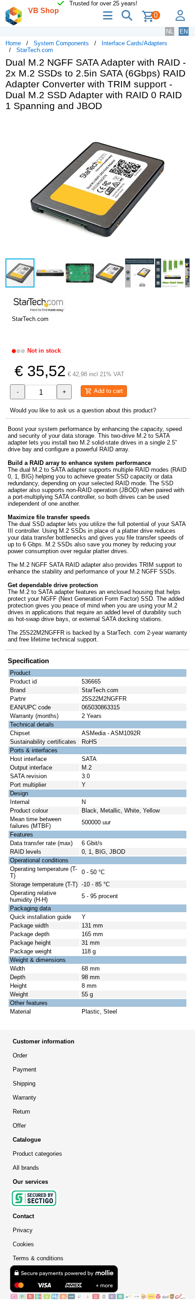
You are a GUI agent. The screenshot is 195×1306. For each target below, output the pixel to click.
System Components (61, 43)
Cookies (23, 1244)
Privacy (23, 1230)
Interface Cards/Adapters (134, 43)
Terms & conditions (38, 1258)
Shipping (24, 1083)
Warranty (24, 1097)
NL (169, 31)
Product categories (37, 1153)
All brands (26, 1167)
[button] (181, 127)
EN (184, 31)
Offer (19, 1125)
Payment (24, 1069)
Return (21, 1111)
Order (20, 1055)
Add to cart (107, 390)
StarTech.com (34, 50)
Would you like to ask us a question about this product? (83, 410)
